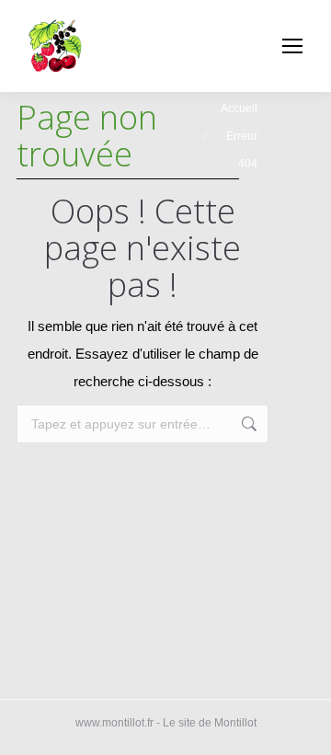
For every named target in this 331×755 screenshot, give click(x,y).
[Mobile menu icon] (292, 46)
